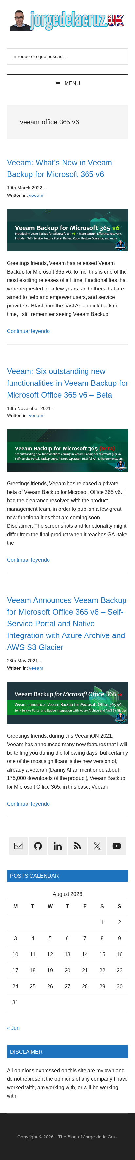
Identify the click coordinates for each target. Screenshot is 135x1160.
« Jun (13, 1028)
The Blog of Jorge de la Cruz (88, 1136)
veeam (36, 195)
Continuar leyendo (28, 331)
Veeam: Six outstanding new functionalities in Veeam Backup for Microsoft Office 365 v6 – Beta (67, 383)
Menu (72, 83)
